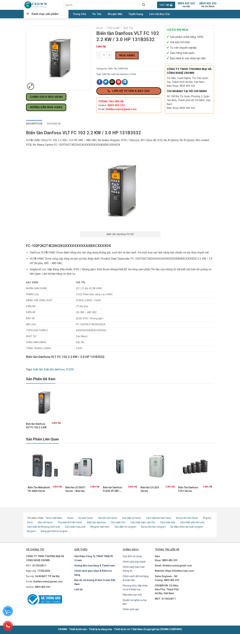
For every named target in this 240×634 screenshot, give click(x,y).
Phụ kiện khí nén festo (70, 522)
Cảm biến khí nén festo (158, 518)
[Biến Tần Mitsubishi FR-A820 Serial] (45, 467)
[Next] (212, 472)
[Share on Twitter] (106, 82)
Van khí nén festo (108, 518)
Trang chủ (79, 14)
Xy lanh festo (85, 518)
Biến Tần (128, 28)
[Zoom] (30, 86)
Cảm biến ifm (118, 522)
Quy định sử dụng (132, 556)
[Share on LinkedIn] (125, 82)
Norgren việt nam (99, 526)
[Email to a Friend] (112, 82)
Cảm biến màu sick (75, 526)
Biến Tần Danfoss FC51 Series (188, 489)
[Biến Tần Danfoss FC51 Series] (195, 467)
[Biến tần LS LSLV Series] (158, 467)
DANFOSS (123, 68)
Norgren (31, 531)
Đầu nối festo (46, 522)
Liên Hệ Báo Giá (159, 14)
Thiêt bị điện (113, 28)
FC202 (133, 74)
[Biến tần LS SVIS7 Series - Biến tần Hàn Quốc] (82, 467)
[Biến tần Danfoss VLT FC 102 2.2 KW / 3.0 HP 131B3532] (43, 402)
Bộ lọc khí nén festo (187, 518)
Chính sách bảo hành (134, 561)
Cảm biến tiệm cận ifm (142, 522)
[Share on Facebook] (99, 82)
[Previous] (28, 472)
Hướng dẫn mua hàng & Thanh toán (94, 565)
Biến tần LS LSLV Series (150, 489)
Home (99, 28)
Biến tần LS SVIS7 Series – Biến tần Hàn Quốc (75, 489)
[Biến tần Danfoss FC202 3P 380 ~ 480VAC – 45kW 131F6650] (120, 467)
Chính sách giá (131, 609)
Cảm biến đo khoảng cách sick (43, 526)
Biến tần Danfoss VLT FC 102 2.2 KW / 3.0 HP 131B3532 (37, 425)
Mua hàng (127, 55)
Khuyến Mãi (115, 14)
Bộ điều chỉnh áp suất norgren (186, 526)
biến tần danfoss (120, 74)
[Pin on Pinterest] (118, 82)
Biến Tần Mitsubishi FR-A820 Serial (39, 489)
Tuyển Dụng (135, 14)
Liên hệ (78, 589)
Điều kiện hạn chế (132, 594)
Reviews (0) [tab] (54, 123)
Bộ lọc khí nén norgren (153, 526)
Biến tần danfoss (96, 522)
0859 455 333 (207, 5)
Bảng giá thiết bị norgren (54, 531)
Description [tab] (34, 123)
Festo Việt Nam (54, 518)
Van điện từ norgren (125, 526)
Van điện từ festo (131, 518)
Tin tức (97, 14)
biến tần (106, 74)
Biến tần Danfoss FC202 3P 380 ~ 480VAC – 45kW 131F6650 (112, 489)
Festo (70, 518)
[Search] (143, 5)
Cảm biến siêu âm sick (192, 522)
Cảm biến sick (168, 522)
